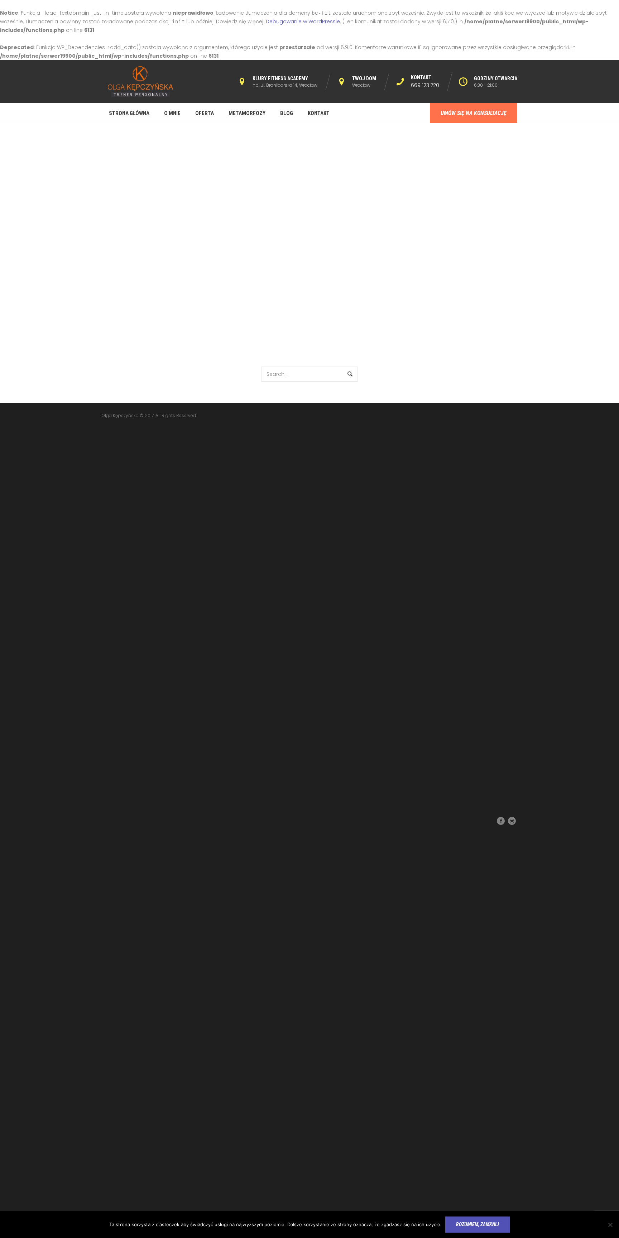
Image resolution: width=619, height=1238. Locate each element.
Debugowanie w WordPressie (303, 21)
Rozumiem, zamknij (477, 1224)
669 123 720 (425, 85)
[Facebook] (501, 821)
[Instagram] (512, 821)
